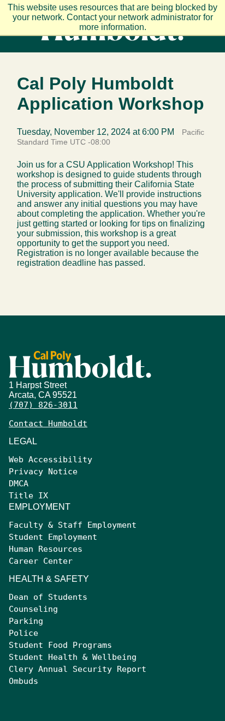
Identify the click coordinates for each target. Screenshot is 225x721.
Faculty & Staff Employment (73, 524)
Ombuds (23, 681)
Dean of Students (48, 596)
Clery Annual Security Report (77, 669)
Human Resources (45, 548)
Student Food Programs (60, 645)
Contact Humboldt (48, 423)
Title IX (28, 495)
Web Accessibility (50, 459)
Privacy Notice (43, 471)
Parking (26, 620)
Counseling (33, 608)
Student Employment (53, 536)
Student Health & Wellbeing (73, 657)
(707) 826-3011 (43, 404)
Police (23, 632)
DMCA (18, 483)
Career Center (41, 560)
